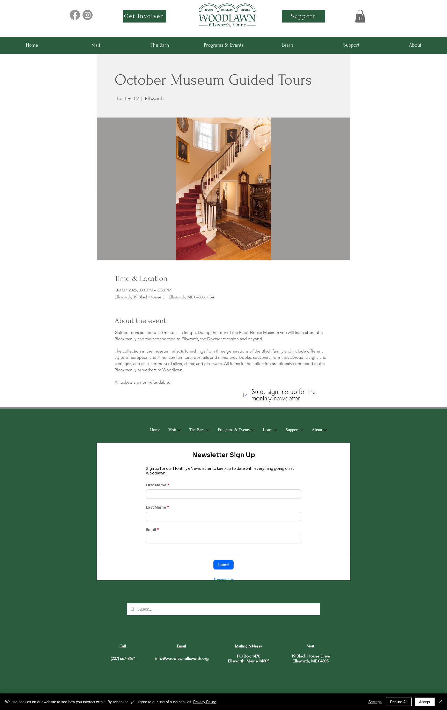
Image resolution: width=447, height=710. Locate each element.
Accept (424, 701)
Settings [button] (375, 701)
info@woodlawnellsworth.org (182, 658)
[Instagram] (88, 15)
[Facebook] (75, 15)
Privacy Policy (204, 701)
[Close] (441, 702)
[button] (360, 16)
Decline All (398, 701)
